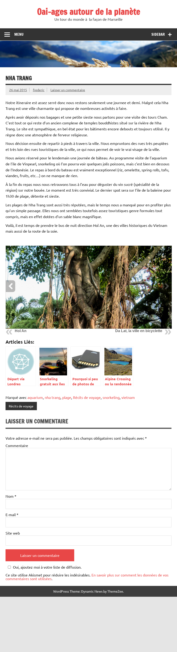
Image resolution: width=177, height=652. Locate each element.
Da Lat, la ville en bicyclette (138, 331)
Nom (11, 496)
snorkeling (111, 397)
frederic (38, 90)
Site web (13, 533)
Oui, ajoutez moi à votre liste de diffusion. (47, 567)
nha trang (52, 397)
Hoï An (21, 331)
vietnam (128, 397)
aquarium (35, 397)
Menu (19, 34)
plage (66, 397)
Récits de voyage (87, 397)
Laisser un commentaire (67, 90)
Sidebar (158, 34)
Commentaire (17, 445)
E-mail (12, 514)
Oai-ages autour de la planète (88, 12)
